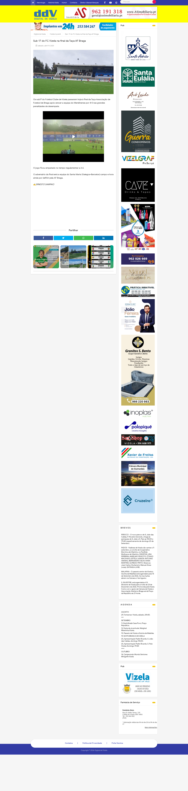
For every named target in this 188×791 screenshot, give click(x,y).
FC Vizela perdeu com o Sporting (98, 263)
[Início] (33, 2)
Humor (64, 3)
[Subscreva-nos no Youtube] (110, 2)
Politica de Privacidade (92, 743)
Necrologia (41, 3)
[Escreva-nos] (116, 2)
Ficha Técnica (117, 743)
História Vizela (53, 3)
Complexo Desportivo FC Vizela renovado (72, 263)
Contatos (73, 3)
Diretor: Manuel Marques (89, 3)
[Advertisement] (73, 207)
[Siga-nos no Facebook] (104, 2)
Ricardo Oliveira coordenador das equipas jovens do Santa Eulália (46, 261)
